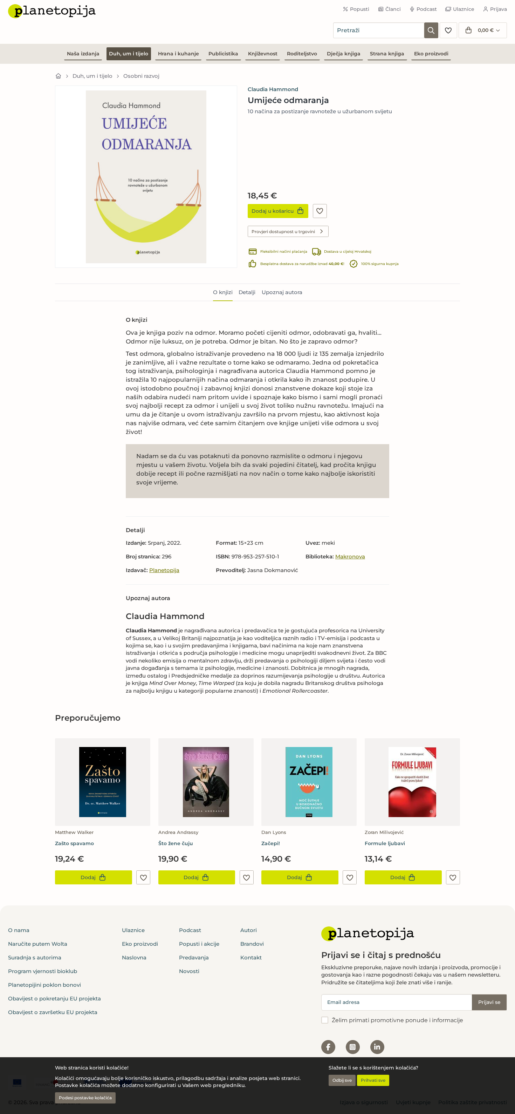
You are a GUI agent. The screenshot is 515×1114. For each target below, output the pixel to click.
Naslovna (134, 957)
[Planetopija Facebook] (328, 1047)
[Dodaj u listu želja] (320, 211)
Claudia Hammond (273, 89)
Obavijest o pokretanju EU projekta (54, 998)
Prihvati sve (373, 1080)
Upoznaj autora (282, 292)
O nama (18, 930)
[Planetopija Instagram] (353, 1047)
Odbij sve (342, 1080)
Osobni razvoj (141, 76)
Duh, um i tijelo (128, 53)
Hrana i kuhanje (178, 53)
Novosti (189, 971)
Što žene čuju (175, 843)
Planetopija (164, 570)
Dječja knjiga (343, 53)
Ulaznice (463, 9)
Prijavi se (489, 1002)
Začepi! (270, 843)
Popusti (359, 9)
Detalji (247, 292)
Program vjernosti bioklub (42, 971)
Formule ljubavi (385, 843)
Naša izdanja (83, 53)
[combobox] (378, 30)
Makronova (350, 556)
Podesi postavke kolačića (85, 1097)
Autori (248, 930)
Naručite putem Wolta (37, 943)
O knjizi (223, 292)
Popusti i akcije (199, 943)
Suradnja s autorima (34, 957)
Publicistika (223, 53)
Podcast (427, 9)
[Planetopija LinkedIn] (377, 1047)
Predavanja (194, 957)
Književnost (262, 53)
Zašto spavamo (74, 843)
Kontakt (251, 957)
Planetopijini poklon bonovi (44, 984)
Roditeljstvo (302, 53)
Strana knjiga (387, 53)
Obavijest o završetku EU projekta (52, 1012)
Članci (393, 9)
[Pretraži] (431, 30)
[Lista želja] (448, 30)
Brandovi (252, 943)
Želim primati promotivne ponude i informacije (397, 1020)
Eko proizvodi (431, 53)
